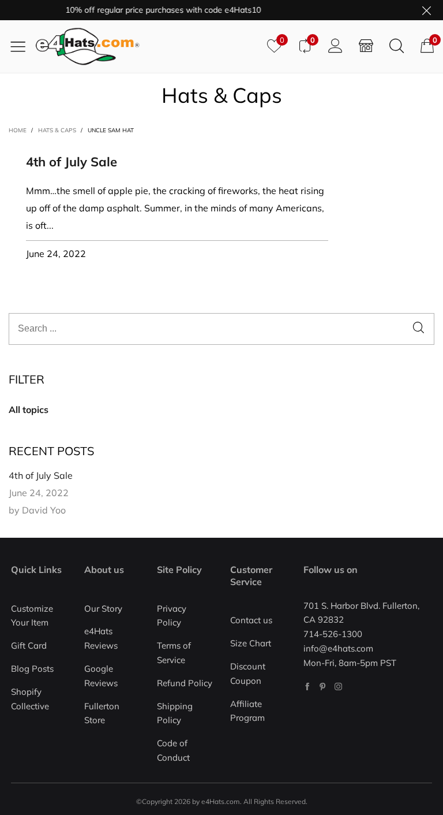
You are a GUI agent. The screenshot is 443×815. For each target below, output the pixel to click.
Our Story (103, 608)
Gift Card (29, 645)
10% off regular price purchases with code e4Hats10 (158, 10)
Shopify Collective (30, 699)
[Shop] (366, 46)
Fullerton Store (101, 713)
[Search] (396, 46)
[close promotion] (426, 10)
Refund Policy (184, 683)
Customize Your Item (32, 615)
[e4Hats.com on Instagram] (338, 686)
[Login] (335, 46)
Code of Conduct (173, 750)
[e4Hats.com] (147, 46)
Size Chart (250, 643)
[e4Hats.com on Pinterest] (322, 686)
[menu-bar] (22, 46)
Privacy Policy (171, 615)
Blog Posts (32, 668)
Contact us (251, 620)
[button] (418, 329)
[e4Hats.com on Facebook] (307, 686)
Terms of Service (174, 652)
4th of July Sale (71, 162)
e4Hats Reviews (101, 638)
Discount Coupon (247, 673)
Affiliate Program (247, 711)
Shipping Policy (175, 713)
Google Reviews (101, 676)
